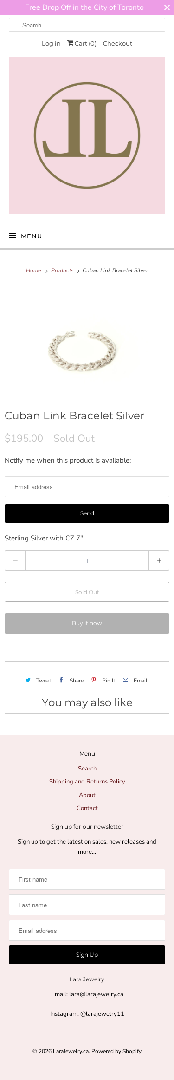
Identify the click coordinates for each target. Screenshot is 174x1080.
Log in (51, 43)
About (87, 795)
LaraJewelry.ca (71, 1051)
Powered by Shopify (116, 1051)
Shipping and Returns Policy (87, 781)
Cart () (85, 43)
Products (63, 270)
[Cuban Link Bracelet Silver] (87, 341)
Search (87, 768)
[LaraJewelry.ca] (87, 135)
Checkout (117, 43)
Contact (87, 808)
